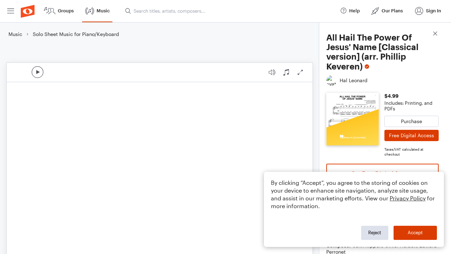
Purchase (411, 121)
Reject (374, 232)
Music (15, 34)
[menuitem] (10, 11)
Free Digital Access (411, 135)
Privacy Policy (408, 198)
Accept (415, 232)
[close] (435, 34)
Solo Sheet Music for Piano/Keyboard (76, 34)
